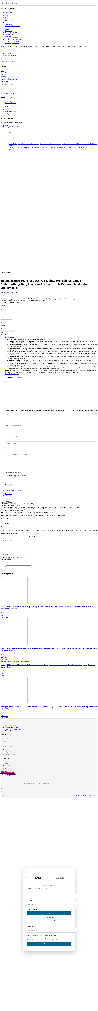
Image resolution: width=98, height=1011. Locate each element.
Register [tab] (60, 877)
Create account (49, 944)
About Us (8, 15)
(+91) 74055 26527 (10, 725)
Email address (31, 926)
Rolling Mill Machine (11, 38)
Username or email (32, 892)
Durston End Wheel (11, 32)
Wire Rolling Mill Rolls (12, 43)
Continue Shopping (10, 55)
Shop (6, 19)
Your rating (5, 540)
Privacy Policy (53, 939)
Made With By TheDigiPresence (86, 795)
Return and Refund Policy (12, 26)
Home (6, 106)
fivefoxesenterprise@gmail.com (14, 729)
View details (4, 267)
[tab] (51, 494)
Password (29, 900)
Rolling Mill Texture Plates (13, 39)
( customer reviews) (7, 292)
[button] (1, 58)
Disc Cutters (8, 21)
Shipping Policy (9, 24)
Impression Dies (9, 34)
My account (8, 12)
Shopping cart (9, 765)
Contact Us (8, 22)
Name (3, 563)
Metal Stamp (8, 36)
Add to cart (5, 331)
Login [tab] (38, 877)
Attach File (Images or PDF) (14, 472)
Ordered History (9, 768)
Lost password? (49, 917)
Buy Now (12, 331)
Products (7, 109)
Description (8, 494)
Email (3, 566)
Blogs (6, 17)
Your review (5, 554)
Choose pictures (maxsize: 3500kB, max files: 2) (15, 557)
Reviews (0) (8, 495)
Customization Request (12, 111)
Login (6, 763)
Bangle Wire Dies (10, 29)
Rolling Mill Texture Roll (12, 41)
